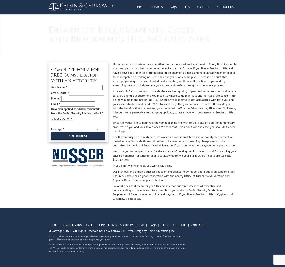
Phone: (56, 98)
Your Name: (59, 87)
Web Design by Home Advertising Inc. (151, 231)
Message (57, 129)
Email (55, 104)
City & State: (60, 93)
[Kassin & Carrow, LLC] (81, 7)
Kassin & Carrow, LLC (112, 231)
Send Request (78, 136)
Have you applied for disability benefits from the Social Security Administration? (77, 111)
